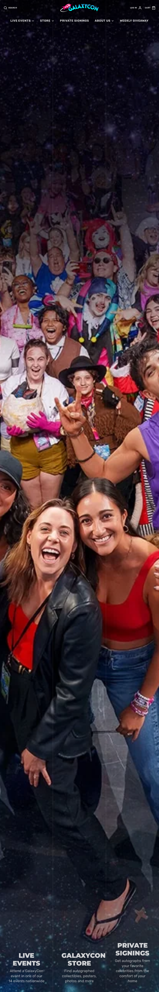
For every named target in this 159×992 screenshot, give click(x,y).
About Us (102, 20)
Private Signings (74, 20)
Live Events (20, 20)
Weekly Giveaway (134, 20)
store (45, 20)
